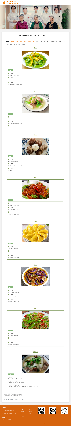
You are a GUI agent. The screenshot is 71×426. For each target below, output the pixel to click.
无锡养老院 (7, 41)
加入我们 (61, 2)
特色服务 (31, 2)
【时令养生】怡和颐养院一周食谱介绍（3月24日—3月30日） (16, 397)
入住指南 (46, 2)
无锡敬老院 (15, 393)
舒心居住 (41, 2)
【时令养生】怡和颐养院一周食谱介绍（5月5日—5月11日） (16, 399)
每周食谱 (68, 29)
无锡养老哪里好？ (6, 395)
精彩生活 (51, 2)
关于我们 (26, 2)
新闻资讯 (56, 2)
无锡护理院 (12, 393)
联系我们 (66, 2)
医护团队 (36, 2)
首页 (22, 2)
